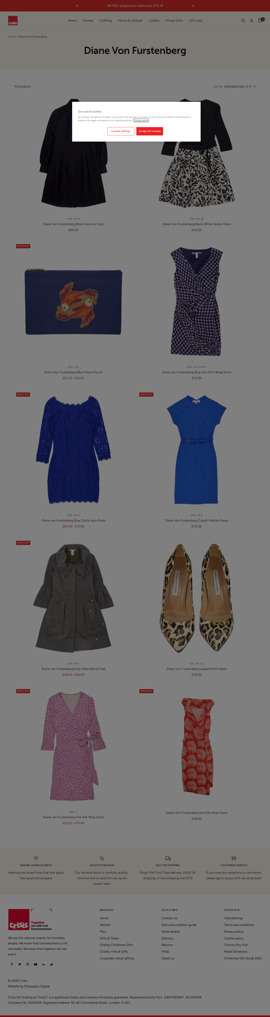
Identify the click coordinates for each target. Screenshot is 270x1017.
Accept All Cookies (149, 131)
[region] (136, 122)
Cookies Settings (120, 131)
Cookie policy (141, 120)
